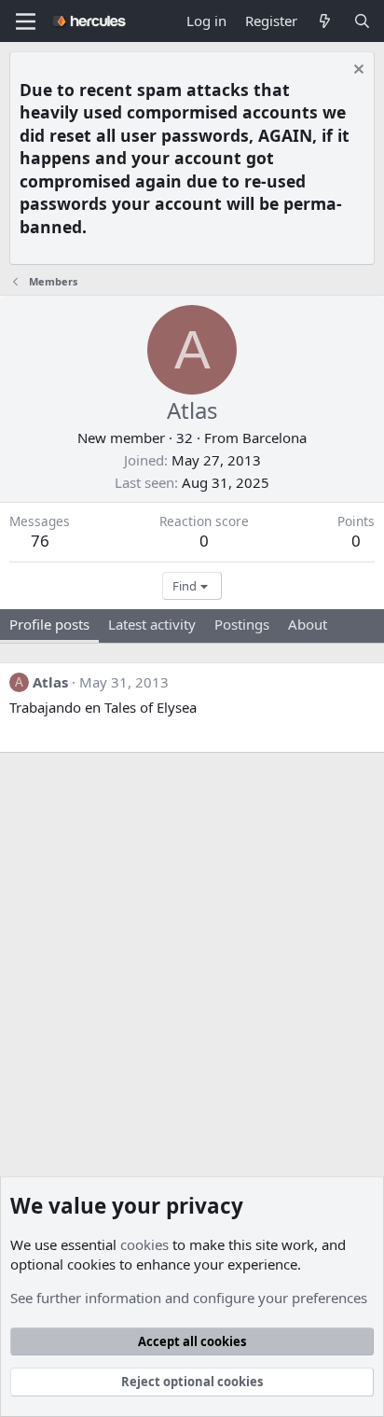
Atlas (50, 682)
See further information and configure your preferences (188, 1297)
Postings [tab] (241, 624)
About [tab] (307, 624)
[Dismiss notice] (356, 71)
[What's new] (325, 21)
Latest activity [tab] (152, 624)
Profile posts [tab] (49, 624)
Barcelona (274, 437)
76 (40, 540)
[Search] (362, 21)
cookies (144, 1244)
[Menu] (26, 21)
